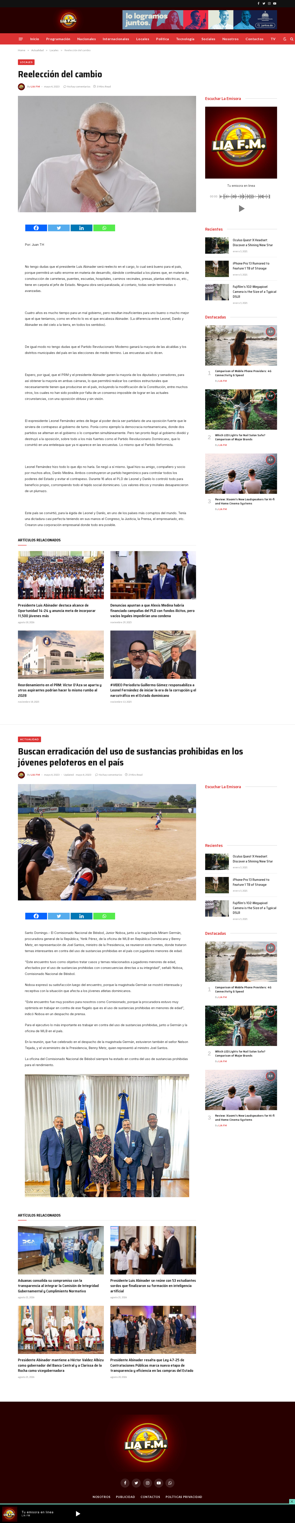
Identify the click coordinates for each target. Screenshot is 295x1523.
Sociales (208, 39)
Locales (142, 39)
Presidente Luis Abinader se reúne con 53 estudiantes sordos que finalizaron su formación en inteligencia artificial (153, 1286)
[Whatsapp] (104, 228)
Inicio (34, 39)
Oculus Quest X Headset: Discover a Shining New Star (253, 243)
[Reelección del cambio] (107, 154)
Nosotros (230, 39)
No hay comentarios (78, 86)
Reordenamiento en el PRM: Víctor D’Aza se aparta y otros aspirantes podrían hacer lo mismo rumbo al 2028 (60, 690)
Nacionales (86, 39)
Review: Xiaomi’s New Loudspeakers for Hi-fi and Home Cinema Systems (244, 501)
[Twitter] (59, 228)
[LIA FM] (69, 20)
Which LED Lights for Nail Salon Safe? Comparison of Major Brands (240, 437)
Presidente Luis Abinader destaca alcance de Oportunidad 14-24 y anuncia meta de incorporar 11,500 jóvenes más (57, 610)
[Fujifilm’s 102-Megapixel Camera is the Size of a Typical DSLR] (217, 292)
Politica (162, 39)
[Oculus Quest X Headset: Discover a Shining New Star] (217, 245)
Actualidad (29, 739)
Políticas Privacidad (184, 1497)
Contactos (254, 39)
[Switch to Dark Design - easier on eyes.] (284, 39)
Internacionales (116, 39)
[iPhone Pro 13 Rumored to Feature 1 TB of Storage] (217, 269)
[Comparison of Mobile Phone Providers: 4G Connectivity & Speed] (241, 345)
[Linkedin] (81, 228)
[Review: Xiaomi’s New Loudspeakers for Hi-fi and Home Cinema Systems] (241, 473)
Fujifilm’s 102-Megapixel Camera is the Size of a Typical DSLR (254, 291)
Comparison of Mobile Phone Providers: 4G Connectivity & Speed (243, 373)
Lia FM (35, 86)
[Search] (291, 39)
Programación (58, 39)
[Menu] (21, 38)
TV (273, 39)
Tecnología (185, 39)
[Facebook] (36, 228)
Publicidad (125, 1497)
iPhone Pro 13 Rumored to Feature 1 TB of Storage (251, 266)
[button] (241, 208)
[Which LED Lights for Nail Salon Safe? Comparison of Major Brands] (241, 409)
